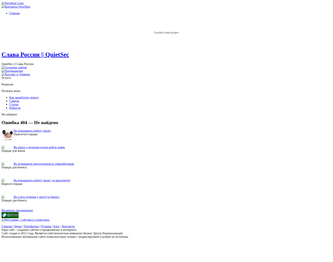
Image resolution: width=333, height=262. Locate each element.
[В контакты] (16, 6)
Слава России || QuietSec (35, 54)
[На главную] (13, 3)
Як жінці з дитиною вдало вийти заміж (39, 147)
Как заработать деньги (24, 97)
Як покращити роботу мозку (32, 130)
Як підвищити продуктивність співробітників (43, 163)
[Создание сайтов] (14, 67)
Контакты (68, 226)
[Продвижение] (12, 71)
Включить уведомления (17, 210)
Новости (15, 107)
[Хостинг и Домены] (16, 74)
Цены (18, 226)
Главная (7, 226)
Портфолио (31, 226)
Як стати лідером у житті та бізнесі (36, 197)
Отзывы (46, 226)
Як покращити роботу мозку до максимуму (42, 180)
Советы (14, 101)
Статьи (13, 104)
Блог (57, 226)
